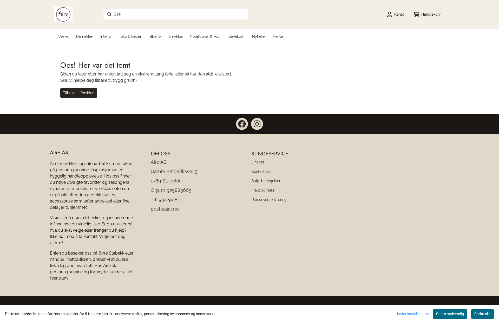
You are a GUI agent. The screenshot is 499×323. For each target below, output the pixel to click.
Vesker (64, 36)
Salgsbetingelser (266, 181)
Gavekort (236, 36)
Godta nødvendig (450, 314)
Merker (278, 36)
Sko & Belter (131, 36)
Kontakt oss (261, 171)
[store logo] (63, 14)
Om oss (258, 162)
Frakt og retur (263, 190)
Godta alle (482, 314)
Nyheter (259, 36)
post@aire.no (165, 209)
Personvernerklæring (269, 199)
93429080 (169, 199)
